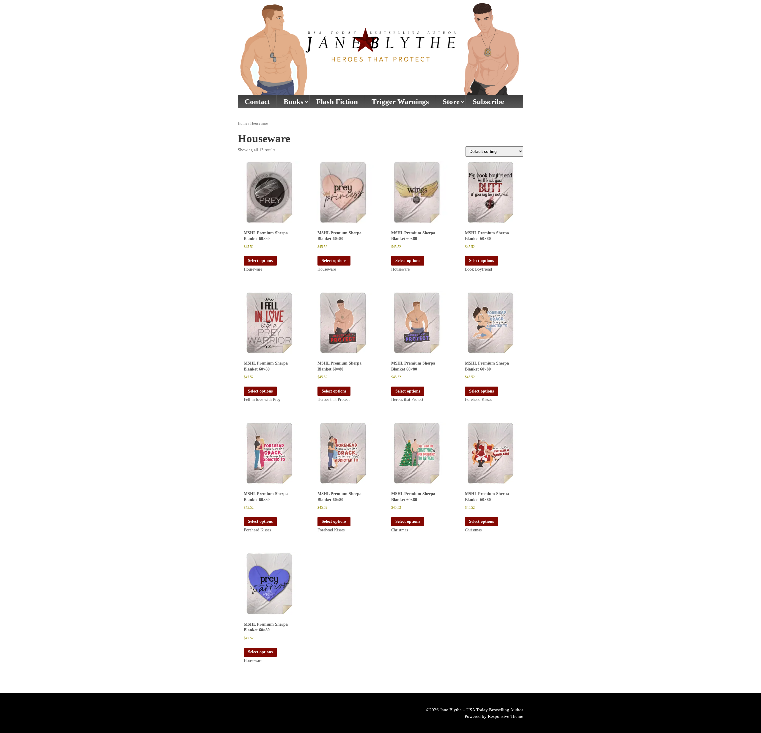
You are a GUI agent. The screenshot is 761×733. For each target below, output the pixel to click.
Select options (260, 260)
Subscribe (488, 102)
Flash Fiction (337, 102)
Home (242, 123)
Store (451, 102)
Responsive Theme (505, 716)
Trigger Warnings (400, 102)
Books (294, 102)
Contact (257, 102)
